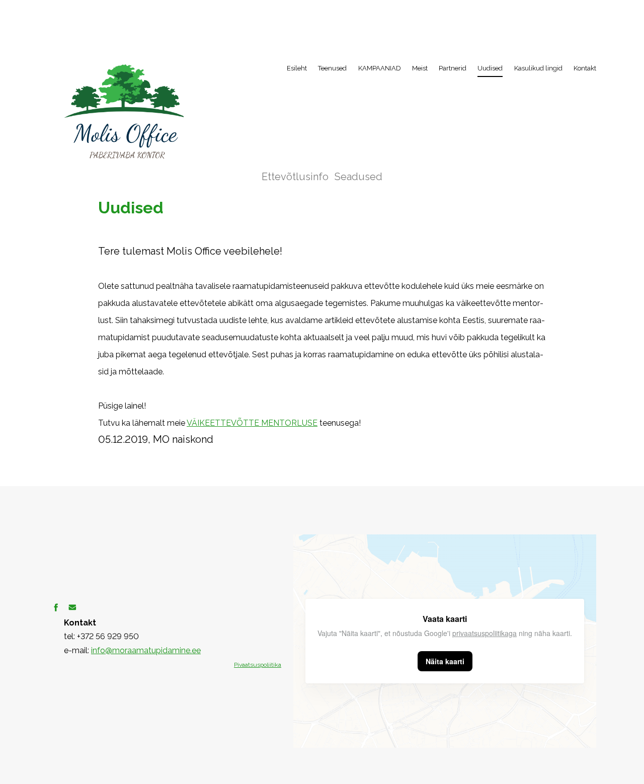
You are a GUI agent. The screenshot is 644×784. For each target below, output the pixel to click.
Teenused (332, 68)
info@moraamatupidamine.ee (146, 650)
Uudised (490, 68)
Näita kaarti (445, 661)
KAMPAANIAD (379, 68)
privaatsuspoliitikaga (484, 633)
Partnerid (452, 68)
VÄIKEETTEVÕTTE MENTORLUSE (252, 423)
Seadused (358, 177)
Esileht (297, 68)
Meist (420, 68)
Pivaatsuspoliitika (257, 664)
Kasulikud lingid (538, 68)
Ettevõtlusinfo (295, 177)
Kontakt (585, 68)
